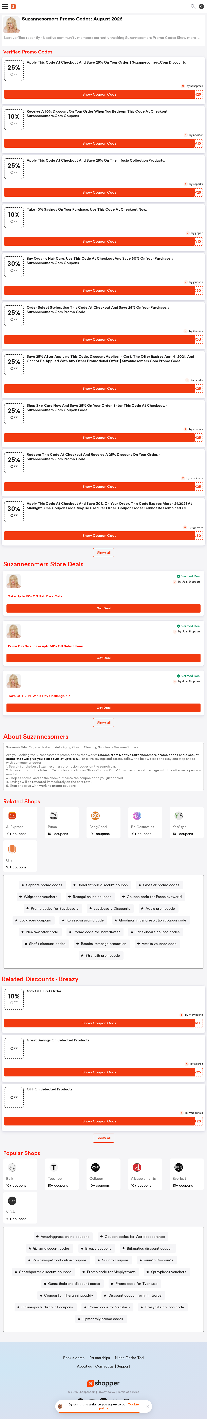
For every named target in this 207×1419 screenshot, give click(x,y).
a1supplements (143, 1178)
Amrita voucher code (159, 944)
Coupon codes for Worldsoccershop (135, 1237)
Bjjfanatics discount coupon (149, 1248)
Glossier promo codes (161, 885)
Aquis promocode (160, 908)
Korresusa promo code (85, 920)
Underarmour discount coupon (103, 885)
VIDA (10, 1212)
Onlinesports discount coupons (47, 1307)
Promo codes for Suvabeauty (54, 908)
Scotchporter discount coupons (45, 1272)
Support (123, 1366)
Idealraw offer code (42, 932)
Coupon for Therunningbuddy (68, 1295)
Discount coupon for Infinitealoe (135, 1295)
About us (84, 1366)
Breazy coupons (98, 1248)
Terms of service (128, 1392)
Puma (52, 827)
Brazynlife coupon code (164, 1307)
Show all (104, 552)
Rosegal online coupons (92, 897)
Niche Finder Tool (129, 1358)
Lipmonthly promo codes (102, 1319)
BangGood (98, 827)
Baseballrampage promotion (103, 944)
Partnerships (99, 1358)
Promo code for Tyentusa (136, 1284)
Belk (9, 1178)
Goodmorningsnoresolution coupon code (152, 920)
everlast (179, 1178)
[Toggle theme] (201, 6)
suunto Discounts (158, 1260)
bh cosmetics (142, 827)
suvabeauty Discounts (112, 908)
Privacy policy (106, 1392)
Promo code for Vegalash (109, 1307)
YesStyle (180, 827)
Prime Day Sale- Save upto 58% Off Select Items (45, 646)
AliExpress (14, 827)
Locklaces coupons (35, 920)
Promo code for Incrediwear (96, 932)
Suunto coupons (115, 1260)
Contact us (104, 1366)
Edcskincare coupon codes (157, 932)
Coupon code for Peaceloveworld (154, 897)
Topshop (55, 1178)
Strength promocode (103, 955)
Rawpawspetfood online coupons (59, 1260)
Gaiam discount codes (51, 1248)
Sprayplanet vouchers (168, 1272)
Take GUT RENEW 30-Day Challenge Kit (39, 696)
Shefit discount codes (47, 944)
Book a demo (73, 1358)
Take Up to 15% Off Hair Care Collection (39, 596)
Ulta (9, 860)
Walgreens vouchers (40, 897)
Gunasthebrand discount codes (74, 1284)
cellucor (96, 1178)
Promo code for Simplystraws (111, 1272)
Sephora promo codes (44, 885)
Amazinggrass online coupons (65, 1237)
